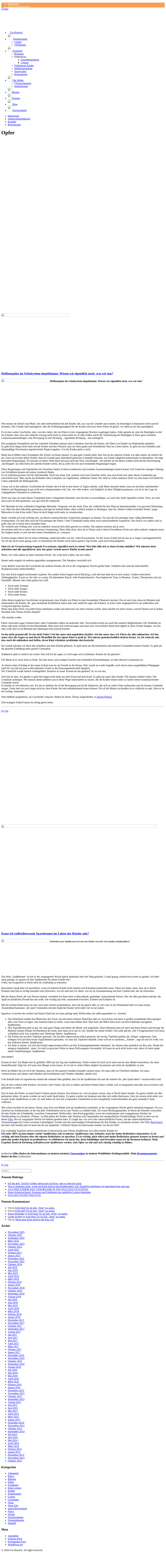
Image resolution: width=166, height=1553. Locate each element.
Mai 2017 (13, 1340)
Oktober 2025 (15, 1235)
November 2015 (16, 1393)
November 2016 (16, 1358)
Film (10, 1119)
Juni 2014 (13, 1437)
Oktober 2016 (15, 1361)
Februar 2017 (15, 1349)
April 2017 (13, 1343)
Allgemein (13, 1473)
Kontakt (12, 121)
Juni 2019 (13, 1270)
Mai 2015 (13, 1411)
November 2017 (16, 1323)
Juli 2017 (12, 1334)
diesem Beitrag (104, 696)
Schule (11, 1514)
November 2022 (16, 1261)
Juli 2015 (12, 1405)
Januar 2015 (14, 1419)
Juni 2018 (13, 1302)
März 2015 (13, 1416)
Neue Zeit (13, 1505)
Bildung (12, 1479)
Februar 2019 (15, 1282)
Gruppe (25, 62)
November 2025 (16, 1232)
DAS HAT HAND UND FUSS (24, 1195)
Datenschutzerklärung (19, 7)
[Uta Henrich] (83, 14)
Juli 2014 (12, 1434)
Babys (11, 1476)
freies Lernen (14, 1488)
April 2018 (13, 1308)
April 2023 (13, 1249)
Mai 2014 (13, 1440)
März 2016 (13, 1381)
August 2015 (14, 1402)
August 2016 (14, 1367)
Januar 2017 (14, 1352)
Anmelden (13, 1535)
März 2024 (13, 1241)
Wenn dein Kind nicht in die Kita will (34, 1219)
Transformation (15, 1517)
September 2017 (16, 1328)
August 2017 (14, 1331)
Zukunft (12, 1523)
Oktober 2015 (15, 1396)
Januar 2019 (14, 1285)
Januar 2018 (14, 1317)
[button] (86, 37)
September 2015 (16, 1399)
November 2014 (16, 1425)
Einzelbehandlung (30, 59)
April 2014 (13, 1443)
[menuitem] (86, 4)
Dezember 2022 (16, 1258)
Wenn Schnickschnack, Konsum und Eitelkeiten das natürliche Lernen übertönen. (49, 1192)
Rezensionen (20, 74)
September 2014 (16, 1431)
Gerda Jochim (15, 1216)
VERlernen (20, 44)
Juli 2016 (12, 1370)
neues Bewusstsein (17, 1508)
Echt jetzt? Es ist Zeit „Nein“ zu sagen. (35, 1207)
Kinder (11, 1490)
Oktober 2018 (15, 1290)
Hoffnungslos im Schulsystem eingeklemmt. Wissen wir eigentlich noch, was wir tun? (57, 373)
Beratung (19, 53)
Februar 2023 (15, 1252)
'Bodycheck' (156, 1122)
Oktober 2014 (15, 1428)
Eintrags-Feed (15, 1538)
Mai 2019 (13, 1273)
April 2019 (13, 1276)
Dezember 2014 (16, 1422)
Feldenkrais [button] (20, 56)
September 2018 (16, 1293)
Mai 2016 (13, 1375)
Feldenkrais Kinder (24, 65)
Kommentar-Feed (17, 1541)
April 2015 (13, 1413)
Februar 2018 (15, 1314)
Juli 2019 (12, 1267)
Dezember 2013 (16, 1455)
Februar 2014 (15, 1449)
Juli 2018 (12, 1299)
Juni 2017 (13, 1337)
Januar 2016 (14, 1387)
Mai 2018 (13, 1305)
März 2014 (13, 1446)
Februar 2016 (15, 1384)
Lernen (18, 42)
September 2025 (16, 1238)
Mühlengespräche (23, 68)
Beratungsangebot (147, 1153)
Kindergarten (14, 1493)
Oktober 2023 (15, 1246)
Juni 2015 (13, 1408)
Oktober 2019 (15, 1264)
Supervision (20, 71)
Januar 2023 (14, 1255)
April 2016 (13, 1378)
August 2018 (14, 1296)
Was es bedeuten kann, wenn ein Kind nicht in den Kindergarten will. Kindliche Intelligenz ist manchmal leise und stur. (69, 1186)
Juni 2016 (13, 1372)
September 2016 (16, 1364)
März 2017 (13, 1346)
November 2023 (16, 1243)
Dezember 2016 (16, 1355)
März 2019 (13, 1279)
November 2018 (16, 1287)
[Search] (16, 1170)
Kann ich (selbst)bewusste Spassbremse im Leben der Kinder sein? (45, 933)
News (11, 1511)
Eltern (11, 1482)
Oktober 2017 (15, 1326)
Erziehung (13, 1485)
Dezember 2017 (16, 1320)
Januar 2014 (14, 1452)
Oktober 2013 (15, 1460)
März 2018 (13, 1311)
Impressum (13, 4)
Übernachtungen (22, 83)
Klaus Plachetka (16, 1213)
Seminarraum (21, 86)
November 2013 (16, 1457)
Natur (11, 1502)
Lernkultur (13, 1499)
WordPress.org (15, 1544)
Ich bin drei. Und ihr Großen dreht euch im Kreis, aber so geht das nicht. (45, 1183)
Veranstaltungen (16, 1520)
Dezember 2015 (16, 1390)
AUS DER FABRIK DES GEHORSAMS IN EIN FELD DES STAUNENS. (48, 1189)
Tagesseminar (77, 1153)
